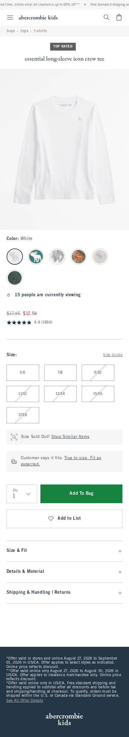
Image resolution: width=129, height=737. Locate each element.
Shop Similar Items (70, 437)
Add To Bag (81, 494)
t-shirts (40, 31)
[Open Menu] (7, 17)
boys (11, 31)
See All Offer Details (24, 701)
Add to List (69, 519)
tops (24, 31)
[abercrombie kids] (38, 17)
